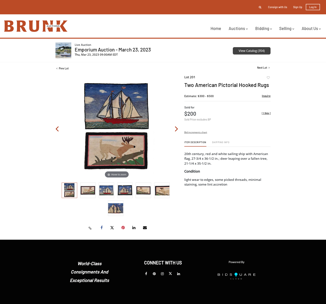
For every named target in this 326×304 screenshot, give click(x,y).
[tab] (195, 143)
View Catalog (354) (252, 51)
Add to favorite (268, 78)
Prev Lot (63, 68)
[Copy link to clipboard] (90, 228)
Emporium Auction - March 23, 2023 (113, 49)
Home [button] (216, 28)
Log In (313, 7)
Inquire (266, 95)
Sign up (297, 7)
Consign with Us (277, 7)
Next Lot (262, 67)
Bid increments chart (195, 132)
